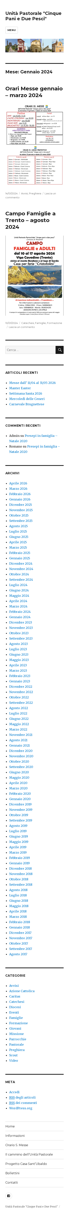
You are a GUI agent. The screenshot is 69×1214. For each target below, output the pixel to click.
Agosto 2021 (18, 740)
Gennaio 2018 (19, 927)
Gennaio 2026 (19, 499)
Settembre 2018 (20, 884)
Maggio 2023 (19, 660)
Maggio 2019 (18, 842)
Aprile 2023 (18, 665)
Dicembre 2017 (20, 933)
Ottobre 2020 (19, 761)
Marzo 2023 (18, 670)
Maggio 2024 (19, 596)
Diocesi (15, 1007)
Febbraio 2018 (19, 922)
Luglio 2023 (18, 649)
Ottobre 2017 (18, 943)
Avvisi (24, 193)
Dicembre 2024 (20, 563)
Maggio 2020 (19, 777)
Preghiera (35, 193)
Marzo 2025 (18, 547)
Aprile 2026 (18, 483)
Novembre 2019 (20, 810)
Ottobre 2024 (19, 574)
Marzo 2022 (18, 729)
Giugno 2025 (18, 537)
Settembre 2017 (20, 949)
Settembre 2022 (21, 703)
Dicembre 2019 (20, 804)
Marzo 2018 (18, 917)
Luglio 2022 (18, 713)
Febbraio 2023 (19, 676)
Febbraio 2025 (19, 553)
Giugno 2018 (18, 901)
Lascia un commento (22, 326)
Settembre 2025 (21, 521)
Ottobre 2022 (19, 697)
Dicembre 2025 (20, 505)
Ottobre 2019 (18, 815)
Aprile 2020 (18, 783)
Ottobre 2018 (18, 879)
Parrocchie (17, 1039)
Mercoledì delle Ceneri (27, 399)
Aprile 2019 (17, 847)
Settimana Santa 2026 (25, 393)
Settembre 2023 (21, 638)
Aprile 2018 (18, 911)
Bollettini (12, 1173)
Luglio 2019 (18, 831)
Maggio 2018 (19, 906)
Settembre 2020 (21, 767)
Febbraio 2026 (20, 494)
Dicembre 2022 (20, 687)
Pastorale (16, 1044)
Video (13, 1060)
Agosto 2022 (18, 708)
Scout (13, 1055)
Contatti (11, 1182)
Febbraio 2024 (20, 612)
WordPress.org (20, 1108)
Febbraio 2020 (20, 794)
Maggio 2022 (19, 724)
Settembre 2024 (21, 579)
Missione (16, 1034)
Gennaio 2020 (20, 799)
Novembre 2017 (20, 938)
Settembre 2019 (20, 820)
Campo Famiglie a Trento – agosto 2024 (30, 220)
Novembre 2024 (21, 569)
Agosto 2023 (18, 644)
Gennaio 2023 (19, 681)
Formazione (54, 322)
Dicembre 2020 (21, 751)
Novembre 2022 (21, 692)
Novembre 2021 (20, 735)
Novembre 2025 (21, 510)
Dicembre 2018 (20, 868)
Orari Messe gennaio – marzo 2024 (34, 91)
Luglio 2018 (18, 895)
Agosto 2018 (18, 890)
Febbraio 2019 (19, 858)
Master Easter (20, 388)
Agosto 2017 (18, 954)
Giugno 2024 (19, 590)
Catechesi (27, 322)
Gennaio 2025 (19, 558)
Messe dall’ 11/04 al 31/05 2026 (32, 383)
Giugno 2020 (19, 772)
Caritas (14, 996)
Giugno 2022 (19, 719)
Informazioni (15, 1136)
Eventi (14, 1012)
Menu (11, 30)
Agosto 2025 (18, 526)
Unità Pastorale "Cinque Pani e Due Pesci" (33, 16)
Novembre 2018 (21, 874)
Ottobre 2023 (19, 633)
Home (10, 1126)
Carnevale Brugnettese (26, 404)
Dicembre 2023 (20, 622)
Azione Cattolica (21, 991)
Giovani (15, 1028)
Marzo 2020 (18, 788)
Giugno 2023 (18, 654)
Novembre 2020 (21, 756)
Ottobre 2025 (19, 515)
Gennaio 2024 (19, 617)
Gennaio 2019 (19, 863)
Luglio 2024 (18, 585)
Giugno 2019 (18, 836)
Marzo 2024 (18, 606)
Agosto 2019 (18, 826)
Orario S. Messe (16, 1145)
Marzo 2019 (18, 852)
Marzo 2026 (18, 489)
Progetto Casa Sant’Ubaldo (26, 1164)
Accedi (14, 1092)
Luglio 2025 (18, 531)
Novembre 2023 (21, 628)
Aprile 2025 (18, 542)
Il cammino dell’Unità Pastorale (29, 1154)
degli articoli (22, 1097)
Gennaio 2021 (19, 745)
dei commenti (23, 1103)
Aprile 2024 (18, 601)
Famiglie (40, 322)
